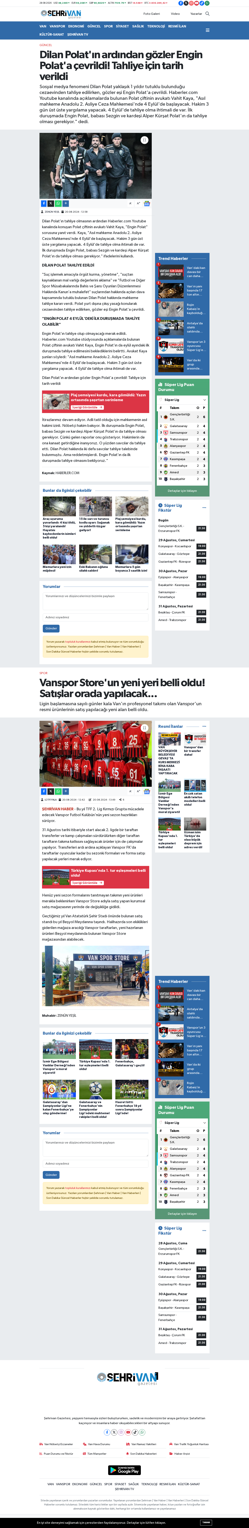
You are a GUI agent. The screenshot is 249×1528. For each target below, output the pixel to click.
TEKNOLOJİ (156, 26)
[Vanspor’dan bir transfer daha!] (195, 738)
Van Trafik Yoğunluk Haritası (191, 1444)
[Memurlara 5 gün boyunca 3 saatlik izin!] (131, 554)
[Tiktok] (135, 1432)
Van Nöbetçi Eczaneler (58, 1444)
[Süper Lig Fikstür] (204, 508)
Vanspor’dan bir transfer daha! (193, 751)
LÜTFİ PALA (51, 800)
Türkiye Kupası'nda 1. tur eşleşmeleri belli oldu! (94, 1065)
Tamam (206, 1522)
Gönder (51, 628)
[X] (114, 1432)
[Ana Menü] (208, 30)
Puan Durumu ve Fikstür (58, 1453)
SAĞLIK (138, 26)
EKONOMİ (76, 26)
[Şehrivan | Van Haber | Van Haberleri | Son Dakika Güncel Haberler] (61, 14)
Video (175, 14)
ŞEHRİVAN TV (77, 34)
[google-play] (124, 1470)
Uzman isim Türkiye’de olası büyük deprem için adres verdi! (193, 840)
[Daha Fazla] (65, 203)
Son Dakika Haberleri (143, 1453)
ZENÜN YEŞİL (52, 212)
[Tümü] (204, 726)
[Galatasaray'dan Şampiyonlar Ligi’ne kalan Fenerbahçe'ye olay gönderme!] (59, 1089)
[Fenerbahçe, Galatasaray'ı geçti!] (131, 1049)
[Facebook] (107, 1432)
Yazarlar (196, 14)
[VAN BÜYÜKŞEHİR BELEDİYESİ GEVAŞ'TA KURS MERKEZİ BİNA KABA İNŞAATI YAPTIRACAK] (169, 738)
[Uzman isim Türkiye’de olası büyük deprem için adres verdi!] (195, 823)
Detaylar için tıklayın (182, 491)
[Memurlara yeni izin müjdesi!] (59, 554)
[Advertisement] (182, 191)
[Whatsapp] (142, 1432)
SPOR (108, 26)
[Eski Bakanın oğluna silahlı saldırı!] (95, 554)
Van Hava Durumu (99, 1444)
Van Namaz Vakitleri (144, 1444)
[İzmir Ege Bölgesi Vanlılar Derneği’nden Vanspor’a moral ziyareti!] (59, 1049)
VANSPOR (57, 26)
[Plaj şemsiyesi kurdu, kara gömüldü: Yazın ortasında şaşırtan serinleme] (131, 506)
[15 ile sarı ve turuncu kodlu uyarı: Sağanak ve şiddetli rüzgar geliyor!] (95, 506)
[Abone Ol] (147, 203)
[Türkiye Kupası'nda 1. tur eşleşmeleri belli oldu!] (95, 1049)
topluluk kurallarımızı (78, 641)
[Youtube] (128, 1432)
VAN (42, 26)
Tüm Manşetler (96, 1453)
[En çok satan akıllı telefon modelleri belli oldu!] (195, 785)
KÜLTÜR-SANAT (51, 34)
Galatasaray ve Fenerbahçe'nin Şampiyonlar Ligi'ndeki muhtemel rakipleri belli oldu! (94, 1110)
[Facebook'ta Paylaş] (43, 203)
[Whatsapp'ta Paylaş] (58, 203)
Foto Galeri (152, 14)
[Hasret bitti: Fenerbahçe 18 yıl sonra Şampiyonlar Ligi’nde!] (131, 1089)
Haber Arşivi (182, 1453)
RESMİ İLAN (177, 26)
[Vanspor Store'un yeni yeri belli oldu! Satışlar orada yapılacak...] (95, 754)
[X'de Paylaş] (50, 203)
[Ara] (207, 14)
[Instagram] (121, 1432)
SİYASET (122, 26)
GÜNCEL (94, 26)
